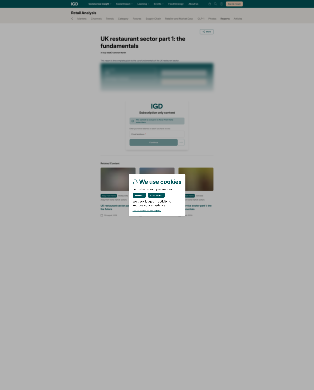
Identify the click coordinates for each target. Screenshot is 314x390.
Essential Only (156, 195)
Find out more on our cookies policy (147, 210)
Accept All (139, 195)
